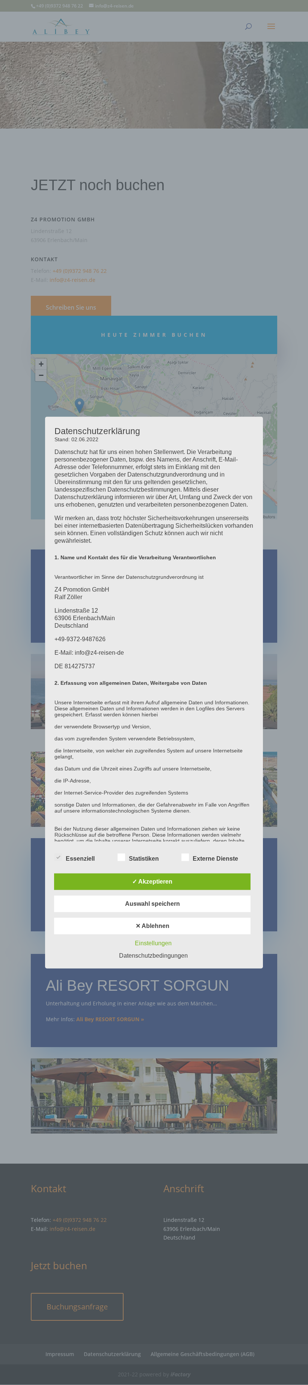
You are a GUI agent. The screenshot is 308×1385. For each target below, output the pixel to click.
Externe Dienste (215, 858)
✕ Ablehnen (152, 926)
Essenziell (80, 858)
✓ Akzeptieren (152, 881)
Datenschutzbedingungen (153, 955)
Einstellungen (153, 943)
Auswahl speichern (152, 904)
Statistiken (144, 858)
